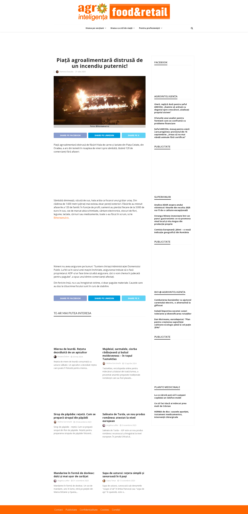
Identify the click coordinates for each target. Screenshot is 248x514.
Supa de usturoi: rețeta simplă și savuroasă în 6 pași (123, 474)
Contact (58, 509)
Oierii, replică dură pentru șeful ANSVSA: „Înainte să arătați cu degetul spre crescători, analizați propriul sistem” (171, 108)
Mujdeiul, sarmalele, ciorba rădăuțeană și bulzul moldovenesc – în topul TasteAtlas (119, 354)
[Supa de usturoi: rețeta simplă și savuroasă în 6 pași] (124, 456)
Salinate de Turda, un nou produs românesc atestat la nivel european (123, 418)
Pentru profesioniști (149, 28)
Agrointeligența (165, 96)
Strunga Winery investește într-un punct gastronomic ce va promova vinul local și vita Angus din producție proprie (172, 219)
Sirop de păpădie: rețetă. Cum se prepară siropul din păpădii (75, 416)
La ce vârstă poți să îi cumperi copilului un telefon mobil (170, 396)
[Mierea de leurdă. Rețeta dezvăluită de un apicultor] (75, 332)
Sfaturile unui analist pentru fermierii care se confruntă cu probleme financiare (170, 121)
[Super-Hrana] (124, 12)
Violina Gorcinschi (113, 363)
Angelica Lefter (112, 425)
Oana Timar (111, 480)
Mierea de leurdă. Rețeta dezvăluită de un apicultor (70, 350)
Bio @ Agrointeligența (169, 292)
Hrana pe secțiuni (95, 28)
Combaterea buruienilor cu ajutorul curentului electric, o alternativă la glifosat (172, 303)
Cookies (104, 509)
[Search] (191, 28)
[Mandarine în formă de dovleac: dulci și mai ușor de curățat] (75, 456)
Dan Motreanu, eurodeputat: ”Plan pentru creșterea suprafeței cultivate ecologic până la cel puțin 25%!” (172, 323)
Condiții (116, 509)
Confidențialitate (89, 509)
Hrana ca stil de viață (121, 28)
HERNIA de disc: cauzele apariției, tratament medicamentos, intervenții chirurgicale (171, 414)
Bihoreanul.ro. (62, 217)
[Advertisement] (124, 41)
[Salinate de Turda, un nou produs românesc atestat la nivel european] (124, 397)
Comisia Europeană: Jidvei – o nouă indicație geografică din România (172, 231)
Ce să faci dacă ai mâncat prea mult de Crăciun (170, 404)
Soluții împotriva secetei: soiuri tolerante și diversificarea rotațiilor (172, 312)
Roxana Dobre (63, 356)
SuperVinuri (162, 197)
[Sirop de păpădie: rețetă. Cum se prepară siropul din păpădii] (75, 397)
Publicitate (71, 509)
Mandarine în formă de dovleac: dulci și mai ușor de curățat (74, 474)
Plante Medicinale (167, 387)
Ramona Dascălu (66, 72)
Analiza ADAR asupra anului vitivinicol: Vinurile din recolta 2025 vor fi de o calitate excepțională (172, 207)
